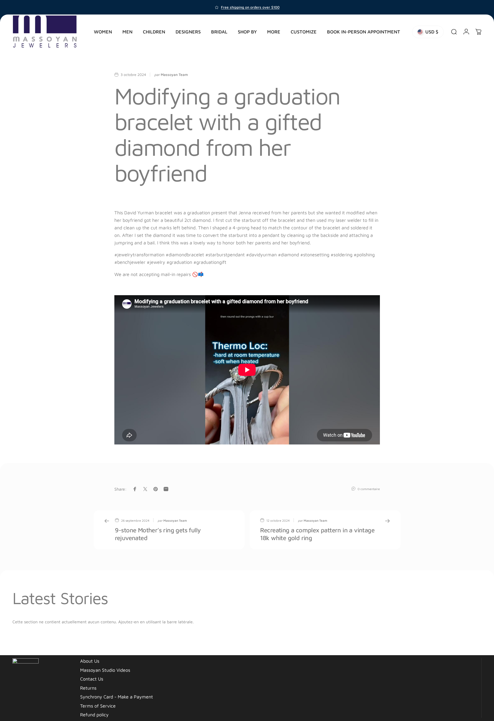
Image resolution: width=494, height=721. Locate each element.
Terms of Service (98, 706)
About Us (89, 661)
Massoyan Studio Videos (105, 670)
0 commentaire (369, 489)
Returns (88, 688)
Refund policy (94, 714)
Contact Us (91, 679)
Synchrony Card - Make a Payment (116, 696)
